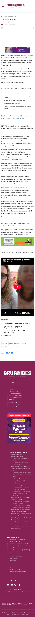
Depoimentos (14, 391)
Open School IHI (13, 552)
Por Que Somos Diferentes (16, 387)
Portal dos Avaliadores (15, 397)
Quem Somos (12, 385)
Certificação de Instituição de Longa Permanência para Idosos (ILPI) (22, 475)
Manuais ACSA (17, 464)
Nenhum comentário (9, 24)
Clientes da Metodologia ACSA (22, 462)
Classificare (13, 558)
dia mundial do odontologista (17, 343)
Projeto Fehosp (13, 548)
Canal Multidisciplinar (14, 393)
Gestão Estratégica (14, 541)
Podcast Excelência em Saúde (17, 571)
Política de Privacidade (14, 589)
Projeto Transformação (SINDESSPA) (19, 550)
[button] (3, 6)
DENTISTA (4, 343)
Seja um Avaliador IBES (15, 395)
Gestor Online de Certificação (17, 539)
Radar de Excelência (16, 556)
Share (2, 353)
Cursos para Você (13, 405)
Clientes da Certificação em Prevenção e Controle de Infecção (21, 493)
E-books (11, 567)
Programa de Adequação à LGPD (18, 543)
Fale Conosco (12, 399)
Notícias (9, 576)
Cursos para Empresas (15, 407)
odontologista (15, 347)
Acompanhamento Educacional (17, 546)
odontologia (5, 347)
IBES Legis (13, 560)
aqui (26, 234)
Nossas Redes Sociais (13, 581)
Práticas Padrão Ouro (14, 569)
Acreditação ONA (17, 454)
